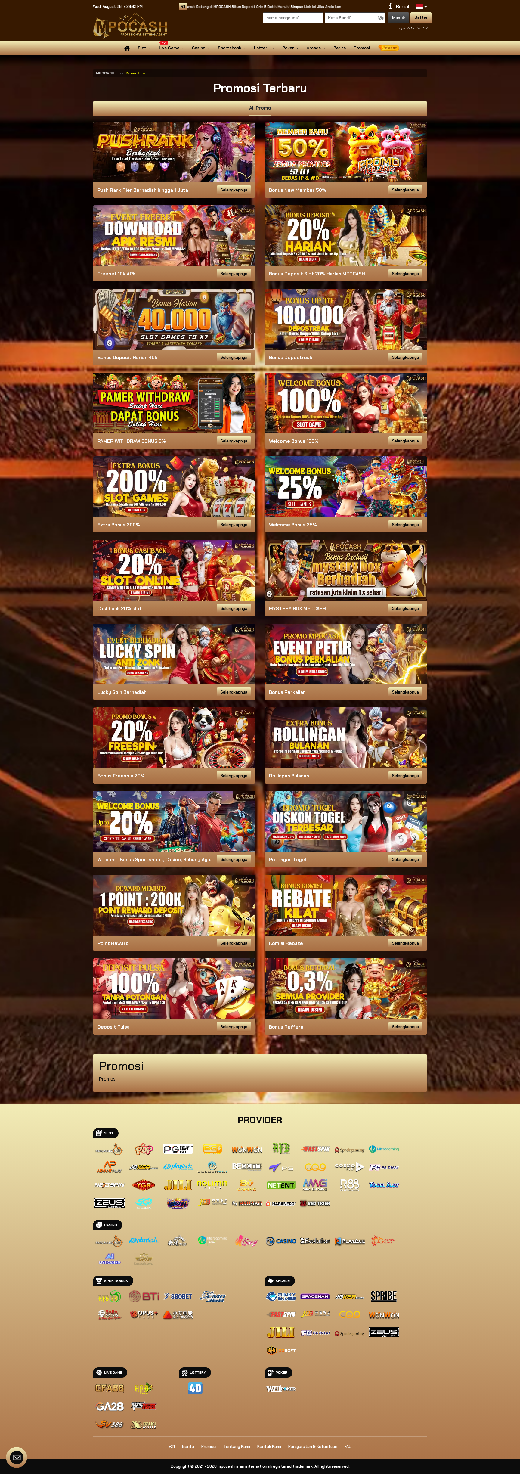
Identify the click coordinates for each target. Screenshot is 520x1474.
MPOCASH (105, 73)
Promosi (362, 48)
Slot (142, 48)
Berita (339, 48)
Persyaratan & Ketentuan (312, 1446)
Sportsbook (229, 48)
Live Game (169, 48)
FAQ (348, 1446)
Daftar (421, 17)
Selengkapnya (234, 190)
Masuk (398, 17)
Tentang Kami (237, 1446)
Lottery (262, 48)
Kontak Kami (269, 1446)
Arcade (314, 48)
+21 (172, 1446)
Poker (288, 48)
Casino (198, 48)
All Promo (260, 108)
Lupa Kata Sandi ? (412, 28)
